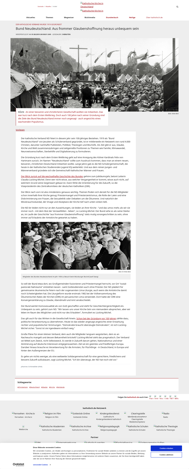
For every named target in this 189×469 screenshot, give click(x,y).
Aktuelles (48, 6)
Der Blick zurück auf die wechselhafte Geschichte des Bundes (52, 176)
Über (154, 17)
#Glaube (44, 387)
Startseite (41, 6)
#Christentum (23, 387)
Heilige (132, 17)
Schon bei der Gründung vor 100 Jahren (96, 318)
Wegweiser (69, 17)
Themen (49, 17)
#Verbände (60, 387)
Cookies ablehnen (166, 455)
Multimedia (90, 17)
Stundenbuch (112, 17)
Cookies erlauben (166, 448)
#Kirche (52, 387)
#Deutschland (34, 387)
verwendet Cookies (40, 465)
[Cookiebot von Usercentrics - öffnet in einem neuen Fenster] (18, 464)
